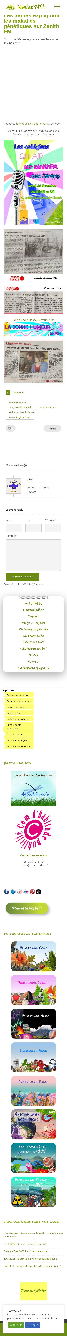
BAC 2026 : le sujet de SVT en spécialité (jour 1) (31, 1258)
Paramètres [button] (14, 1311)
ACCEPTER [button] (16, 1325)
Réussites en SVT (33, 649)
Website (50, 520)
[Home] (25, 10)
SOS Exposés (33, 636)
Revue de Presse (17, 707)
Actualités (33, 603)
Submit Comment (22, 577)
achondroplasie (18, 402)
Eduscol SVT (14, 713)
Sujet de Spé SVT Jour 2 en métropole (25, 1251)
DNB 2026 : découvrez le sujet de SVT (25, 1243)
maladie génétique (19, 417)
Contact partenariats (33, 855)
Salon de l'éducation (19, 701)
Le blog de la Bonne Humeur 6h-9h (33, 320)
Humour (33, 662)
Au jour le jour (33, 623)
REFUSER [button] (32, 1325)
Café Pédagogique (33, 668)
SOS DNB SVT (33, 642)
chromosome (47, 407)
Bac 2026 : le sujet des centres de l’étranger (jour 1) (33, 1266)
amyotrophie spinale (20, 407)
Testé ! (33, 616)
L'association (33, 610)
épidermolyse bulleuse (22, 412)
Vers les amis (15, 734)
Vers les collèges (17, 740)
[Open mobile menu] (58, 5)
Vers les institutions (18, 746)
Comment (11, 535)
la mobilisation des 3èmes (31, 123)
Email (28, 520)
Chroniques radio (33, 629)
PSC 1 (33, 655)
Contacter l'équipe (18, 695)
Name (9, 520)
